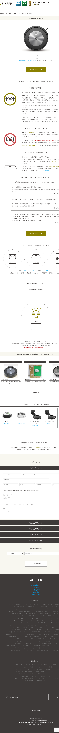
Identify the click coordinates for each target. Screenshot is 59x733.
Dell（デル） (12, 611)
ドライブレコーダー (53, 678)
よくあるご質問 (36, 594)
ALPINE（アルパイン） (33, 618)
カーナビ (34, 676)
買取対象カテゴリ (36, 585)
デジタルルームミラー (42, 680)
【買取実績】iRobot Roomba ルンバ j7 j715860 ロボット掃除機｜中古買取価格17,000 (11, 381)
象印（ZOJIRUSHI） (15, 650)
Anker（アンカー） (44, 613)
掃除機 (54, 664)
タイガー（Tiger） (29, 650)
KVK (44, 618)
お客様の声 (36, 592)
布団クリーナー (41, 667)
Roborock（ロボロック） (43, 609)
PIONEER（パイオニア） (15, 636)
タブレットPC (19, 664)
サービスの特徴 (36, 589)
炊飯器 (31, 667)
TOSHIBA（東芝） (17, 643)
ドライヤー (17, 671)
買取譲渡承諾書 (36, 710)
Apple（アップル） (42, 622)
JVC (8, 631)
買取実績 (36, 591)
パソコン (51, 673)
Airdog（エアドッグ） (18, 618)
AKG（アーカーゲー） (29, 622)
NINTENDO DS (30, 634)
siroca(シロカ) (44, 606)
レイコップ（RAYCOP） (47, 647)
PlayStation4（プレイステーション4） (14, 634)
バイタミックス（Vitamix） (19, 647)
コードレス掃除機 (29, 680)
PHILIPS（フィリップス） (40, 620)
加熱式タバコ (54, 671)
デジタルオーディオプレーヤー (19, 669)
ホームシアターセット (41, 671)
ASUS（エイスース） (10, 625)
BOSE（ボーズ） (15, 627)
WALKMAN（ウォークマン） (45, 643)
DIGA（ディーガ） (16, 629)
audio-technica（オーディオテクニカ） (27, 625)
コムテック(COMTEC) (19, 606)
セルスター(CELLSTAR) (30, 604)
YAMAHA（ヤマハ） (10, 645)
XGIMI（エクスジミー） (16, 613)
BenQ (43, 615)
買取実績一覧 (36, 392)
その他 (31, 673)
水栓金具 (43, 676)
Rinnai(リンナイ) (13, 609)
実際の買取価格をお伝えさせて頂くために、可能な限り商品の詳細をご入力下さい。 (23, 490)
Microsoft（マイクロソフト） (20, 631)
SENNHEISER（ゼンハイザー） (17, 641)
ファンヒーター (28, 671)
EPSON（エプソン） (52, 615)
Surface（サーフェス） (24, 620)
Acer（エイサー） (15, 622)
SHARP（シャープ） (33, 641)
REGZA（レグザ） (29, 638)
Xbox (45, 636)
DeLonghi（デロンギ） (42, 627)
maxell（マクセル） (19, 615)
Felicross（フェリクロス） (25, 611)
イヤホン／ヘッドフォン (36, 669)
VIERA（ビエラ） (30, 643)
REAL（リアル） (17, 638)
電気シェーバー (41, 673)
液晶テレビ (46, 664)
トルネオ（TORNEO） (25, 645)
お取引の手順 (45, 170)
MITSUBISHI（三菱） (36, 631)
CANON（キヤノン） (32, 615)
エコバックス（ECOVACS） (27, 609)
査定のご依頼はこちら (36, 69)
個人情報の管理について (13, 697)
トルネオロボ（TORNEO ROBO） (41, 645)
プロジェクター (40, 678)
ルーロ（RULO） (33, 647)
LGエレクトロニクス (31, 613)
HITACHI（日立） (41, 629)
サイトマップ (36, 697)
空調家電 (51, 667)
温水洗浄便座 (25, 676)
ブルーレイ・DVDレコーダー (33, 664)
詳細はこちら (7, 423)
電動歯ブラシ (17, 678)
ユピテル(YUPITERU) (45, 604)
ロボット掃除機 (22, 667)
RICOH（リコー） (42, 638)
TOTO (13, 620)
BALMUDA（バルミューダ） (47, 625)
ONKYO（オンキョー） (44, 634)
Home (36, 584)
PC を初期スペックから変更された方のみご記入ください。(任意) (18, 504)
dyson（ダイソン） (29, 629)
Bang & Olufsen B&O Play (42, 650)
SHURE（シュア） (46, 641)
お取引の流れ (36, 587)
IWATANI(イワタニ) (32, 606)
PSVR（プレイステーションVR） (32, 636)
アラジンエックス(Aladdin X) (13, 604)
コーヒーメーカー (29, 678)
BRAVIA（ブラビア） (28, 627)
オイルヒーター (22, 673)
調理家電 (48, 669)
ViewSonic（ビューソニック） (42, 611)
